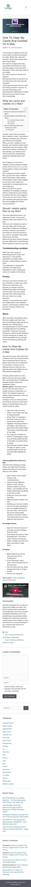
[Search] (26, 708)
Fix (4, 749)
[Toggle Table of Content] (25, 109)
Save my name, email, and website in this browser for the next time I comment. (15, 689)
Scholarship (7, 772)
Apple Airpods (7, 726)
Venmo (5, 778)
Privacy (13, 121)
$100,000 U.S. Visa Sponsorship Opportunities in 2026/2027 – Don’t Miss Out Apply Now (15, 822)
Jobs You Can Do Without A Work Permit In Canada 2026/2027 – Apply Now (15, 829)
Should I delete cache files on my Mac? (15, 117)
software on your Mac (19, 167)
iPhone (5, 758)
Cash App (6, 737)
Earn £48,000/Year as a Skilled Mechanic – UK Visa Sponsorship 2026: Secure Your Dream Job (14, 800)
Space (12, 123)
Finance (5, 746)
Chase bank (7, 740)
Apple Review (7, 729)
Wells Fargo (7, 781)
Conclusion (11, 129)
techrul (5, 860)
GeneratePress (15, 884)
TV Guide (6, 775)
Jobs (4, 761)
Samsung (6, 769)
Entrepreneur (7, 743)
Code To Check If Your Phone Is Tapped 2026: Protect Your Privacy (15, 848)
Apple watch (7, 732)
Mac (16, 259)
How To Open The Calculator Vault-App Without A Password (13, 872)
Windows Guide (8, 784)
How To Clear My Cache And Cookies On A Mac (14, 127)
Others (5, 766)
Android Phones (8, 723)
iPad (4, 755)
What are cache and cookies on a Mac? (15, 113)
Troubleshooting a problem (17, 120)
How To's (6, 752)
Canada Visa (7, 734)
